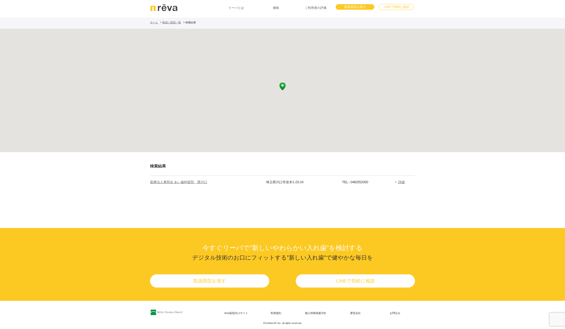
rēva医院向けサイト (236, 313)
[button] (282, 86)
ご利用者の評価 (315, 7)
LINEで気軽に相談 (396, 7)
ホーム (154, 22)
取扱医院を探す (355, 7)
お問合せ (395, 313)
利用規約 (276, 313)
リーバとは (236, 7)
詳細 (401, 182)
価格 (276, 7)
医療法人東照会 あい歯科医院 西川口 (178, 182)
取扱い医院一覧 (171, 22)
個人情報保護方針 (315, 313)
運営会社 (355, 313)
